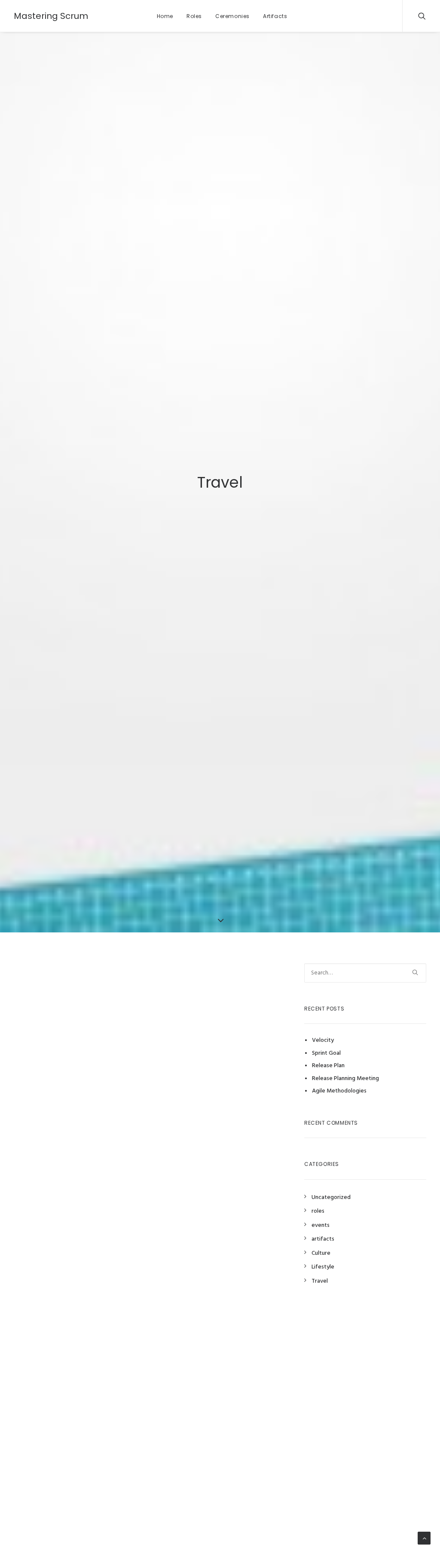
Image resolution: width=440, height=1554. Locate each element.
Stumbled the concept (80, 985)
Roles (194, 16)
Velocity (323, 1040)
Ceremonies (232, 16)
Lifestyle (323, 1267)
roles (318, 1211)
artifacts (323, 1239)
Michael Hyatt (226, 1095)
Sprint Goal (326, 1053)
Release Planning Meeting (345, 1079)
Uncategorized (331, 1197)
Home (165, 16)
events (321, 1225)
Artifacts (275, 16)
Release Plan (328, 1066)
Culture (321, 1253)
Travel (320, 1281)
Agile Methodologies (339, 1091)
